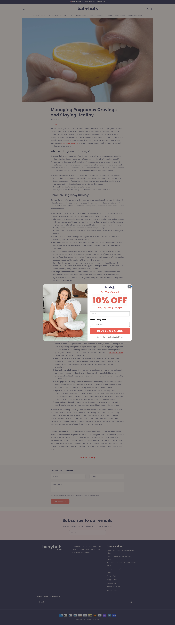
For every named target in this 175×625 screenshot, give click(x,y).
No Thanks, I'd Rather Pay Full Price (110, 337)
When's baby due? (98, 320)
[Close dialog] (129, 286)
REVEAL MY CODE (110, 331)
